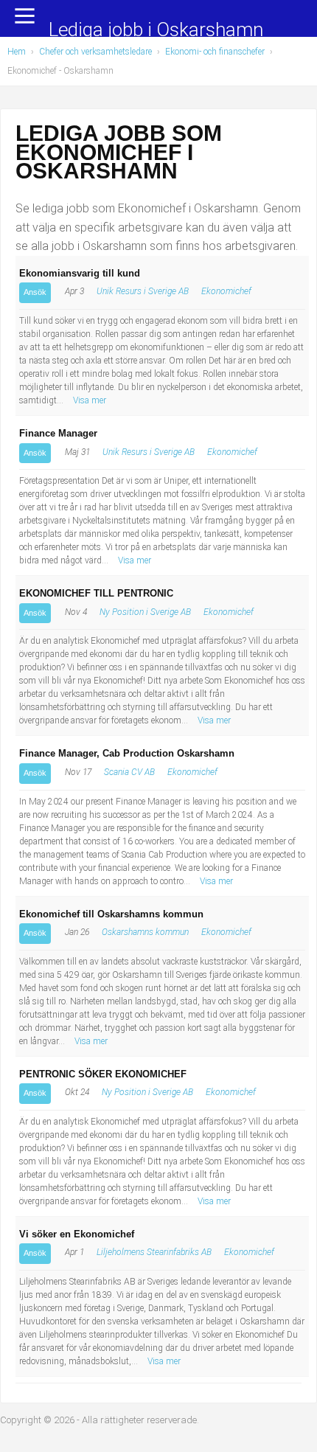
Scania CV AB (129, 772)
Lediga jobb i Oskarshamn (156, 31)
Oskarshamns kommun (145, 932)
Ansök (35, 292)
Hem (16, 51)
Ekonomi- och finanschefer (215, 51)
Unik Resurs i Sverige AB (143, 291)
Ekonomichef (226, 291)
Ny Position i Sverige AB (145, 612)
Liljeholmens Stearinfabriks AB (154, 1252)
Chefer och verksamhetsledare (95, 51)
